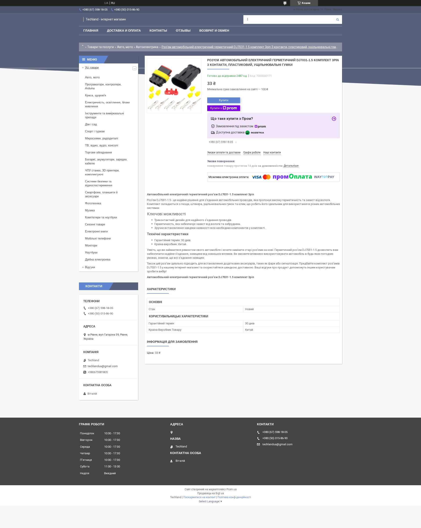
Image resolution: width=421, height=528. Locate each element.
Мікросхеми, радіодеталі (101, 138)
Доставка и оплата (124, 30)
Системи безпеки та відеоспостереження (98, 183)
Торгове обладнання (98, 152)
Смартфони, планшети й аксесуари (101, 194)
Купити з (216, 108)
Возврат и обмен (214, 30)
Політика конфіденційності (234, 497)
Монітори (91, 245)
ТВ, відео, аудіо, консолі (101, 145)
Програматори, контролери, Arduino (103, 86)
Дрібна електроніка (97, 259)
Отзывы (183, 30)
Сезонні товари (95, 224)
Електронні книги (96, 231)
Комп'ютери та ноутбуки (101, 217)
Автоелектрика (147, 47)
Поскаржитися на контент (199, 497)
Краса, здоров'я (95, 95)
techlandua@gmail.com (103, 366)
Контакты (158, 30)
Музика (90, 210)
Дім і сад (91, 124)
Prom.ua (232, 489)
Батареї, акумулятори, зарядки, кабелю (106, 161)
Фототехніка (93, 203)
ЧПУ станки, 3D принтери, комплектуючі (102, 172)
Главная (90, 30)
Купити (223, 100)
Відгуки (90, 267)
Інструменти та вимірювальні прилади (104, 115)
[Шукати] (337, 19)
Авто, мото (125, 47)
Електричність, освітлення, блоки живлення (107, 104)
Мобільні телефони (98, 238)
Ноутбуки (91, 252)
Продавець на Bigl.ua (210, 493)
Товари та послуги (100, 47)
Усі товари (92, 67)
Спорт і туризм (95, 131)
